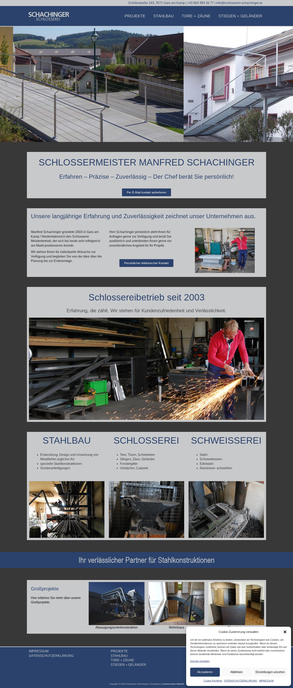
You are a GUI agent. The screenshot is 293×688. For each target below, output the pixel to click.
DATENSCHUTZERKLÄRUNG (240, 680)
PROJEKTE (135, 16)
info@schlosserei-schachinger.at (239, 3)
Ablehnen (236, 672)
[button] (285, 632)
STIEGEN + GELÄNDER (240, 16)
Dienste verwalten (200, 661)
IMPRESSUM (266, 680)
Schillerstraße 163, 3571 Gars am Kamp (157, 3)
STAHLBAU (163, 16)
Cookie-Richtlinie (213, 680)
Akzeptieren (205, 672)
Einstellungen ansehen (270, 672)
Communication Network (173, 684)
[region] (146, 83)
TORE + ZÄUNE (196, 16)
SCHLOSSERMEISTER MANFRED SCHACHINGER (147, 162)
